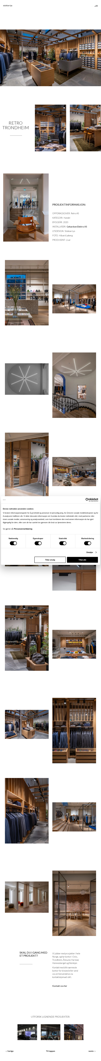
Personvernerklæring (23, 529)
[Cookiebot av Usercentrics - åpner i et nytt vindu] (87, 500)
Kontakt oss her (59, 986)
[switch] (38, 543)
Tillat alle (82, 560)
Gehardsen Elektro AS (77, 226)
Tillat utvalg (50, 560)
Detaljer (89, 552)
